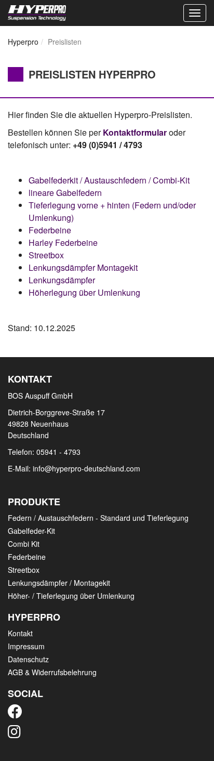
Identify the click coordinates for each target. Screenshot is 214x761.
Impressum (26, 646)
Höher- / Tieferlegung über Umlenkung (71, 596)
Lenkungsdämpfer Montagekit (83, 267)
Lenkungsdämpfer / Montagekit (59, 583)
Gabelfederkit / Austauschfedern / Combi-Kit (109, 180)
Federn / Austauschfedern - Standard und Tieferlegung (98, 518)
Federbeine (50, 230)
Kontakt (20, 633)
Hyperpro (23, 41)
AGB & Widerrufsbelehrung (52, 672)
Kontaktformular (135, 132)
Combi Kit (23, 544)
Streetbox (46, 255)
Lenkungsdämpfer (62, 280)
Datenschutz (28, 659)
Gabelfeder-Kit (31, 531)
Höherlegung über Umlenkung (84, 292)
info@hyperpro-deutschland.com (86, 468)
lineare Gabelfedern (65, 193)
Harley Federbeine (63, 242)
